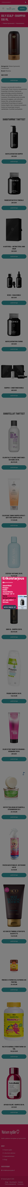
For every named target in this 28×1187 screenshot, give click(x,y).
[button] (10, 607)
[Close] (2, 578)
